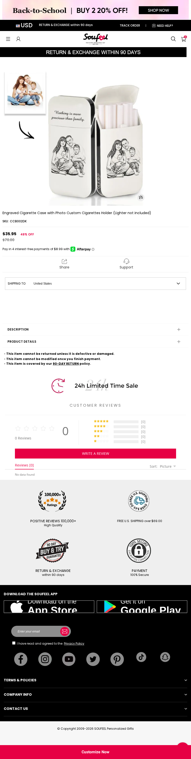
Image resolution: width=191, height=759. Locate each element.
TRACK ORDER (130, 25)
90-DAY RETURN (66, 364)
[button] (8, 39)
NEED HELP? (165, 26)
